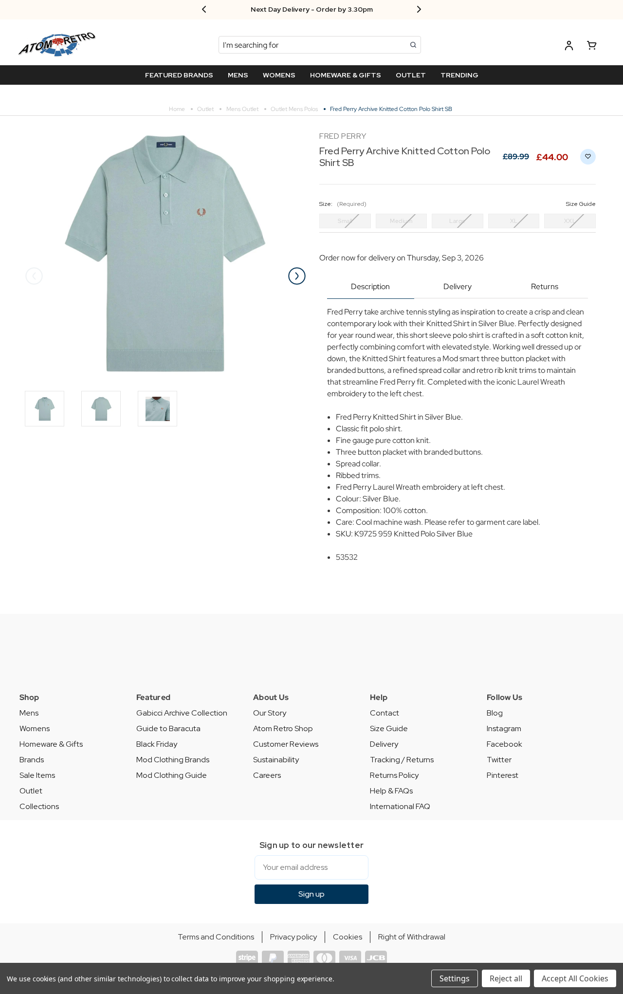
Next (297, 276)
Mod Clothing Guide (171, 775)
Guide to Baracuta (168, 728)
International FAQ (400, 806)
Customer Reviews (285, 744)
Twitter (499, 760)
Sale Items (37, 775)
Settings (455, 978)
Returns (544, 286)
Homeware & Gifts (51, 744)
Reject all (506, 978)
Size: (457, 204)
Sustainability (276, 760)
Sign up (311, 894)
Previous (34, 276)
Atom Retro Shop (283, 728)
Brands (31, 760)
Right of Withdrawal (411, 937)
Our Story (269, 713)
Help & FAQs (391, 791)
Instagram (504, 728)
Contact (384, 713)
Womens (34, 728)
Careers (267, 775)
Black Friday (156, 744)
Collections (39, 806)
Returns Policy (394, 775)
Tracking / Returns (402, 760)
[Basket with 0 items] (592, 47)
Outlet (30, 791)
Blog (495, 713)
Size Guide (389, 728)
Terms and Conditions (216, 937)
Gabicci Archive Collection (181, 713)
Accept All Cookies (575, 978)
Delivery (457, 286)
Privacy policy (293, 937)
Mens (28, 713)
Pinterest (502, 775)
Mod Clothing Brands (172, 760)
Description (370, 286)
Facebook (504, 744)
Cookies (347, 937)
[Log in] (569, 47)
